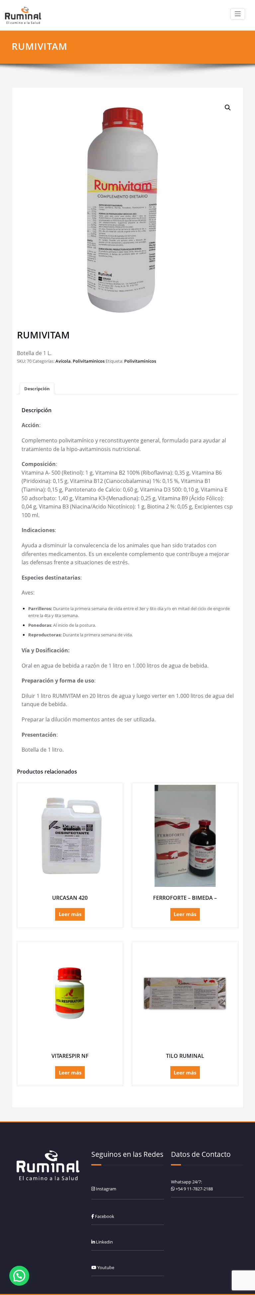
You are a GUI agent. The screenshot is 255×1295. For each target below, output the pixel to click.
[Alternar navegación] (237, 14)
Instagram (105, 1189)
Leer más (70, 914)
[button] (228, 108)
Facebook (104, 1216)
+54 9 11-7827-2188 (194, 1189)
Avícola (63, 361)
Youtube (105, 1267)
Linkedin (104, 1242)
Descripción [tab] (37, 389)
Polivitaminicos (89, 361)
